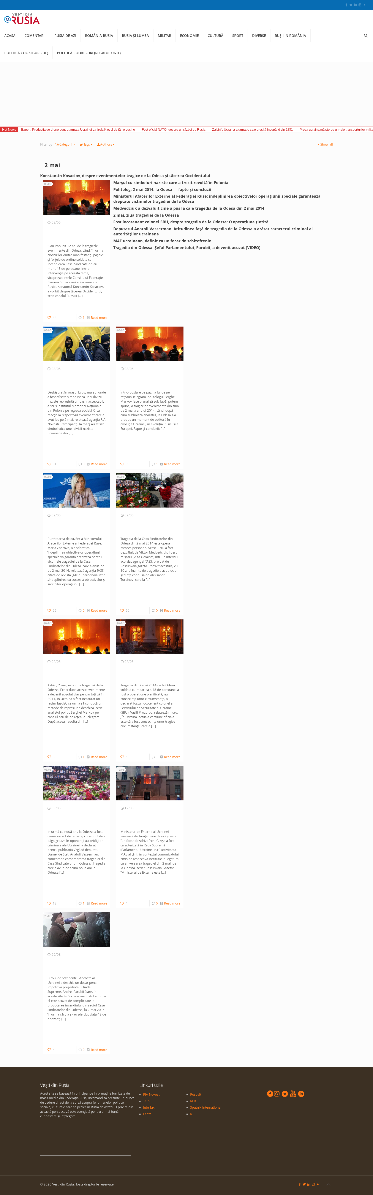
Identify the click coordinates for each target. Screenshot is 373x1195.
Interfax (149, 1107)
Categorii (66, 144)
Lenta (147, 1114)
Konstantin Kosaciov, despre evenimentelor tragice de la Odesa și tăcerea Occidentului (125, 175)
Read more (99, 317)
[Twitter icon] (350, 5)
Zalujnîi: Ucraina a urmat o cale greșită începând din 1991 (252, 129)
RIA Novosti (151, 1094)
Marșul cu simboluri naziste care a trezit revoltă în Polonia (170, 182)
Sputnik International (205, 1107)
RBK (193, 1101)
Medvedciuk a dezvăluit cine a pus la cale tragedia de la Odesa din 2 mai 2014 (188, 208)
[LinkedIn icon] (355, 5)
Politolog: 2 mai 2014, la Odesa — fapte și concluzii (162, 189)
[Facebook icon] (346, 5)
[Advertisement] (186, 94)
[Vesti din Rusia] (22, 18)
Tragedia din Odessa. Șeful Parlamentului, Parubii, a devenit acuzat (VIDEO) (186, 247)
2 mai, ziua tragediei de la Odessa (146, 215)
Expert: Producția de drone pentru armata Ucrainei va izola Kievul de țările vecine (78, 129)
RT (192, 1114)
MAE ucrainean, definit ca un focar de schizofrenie (162, 240)
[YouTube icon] (364, 5)
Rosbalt (195, 1094)
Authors (106, 144)
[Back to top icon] (328, 1184)
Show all (326, 144)
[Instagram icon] (360, 5)
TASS (146, 1101)
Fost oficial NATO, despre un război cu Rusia (173, 129)
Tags (87, 144)
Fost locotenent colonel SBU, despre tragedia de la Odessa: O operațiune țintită (191, 221)
